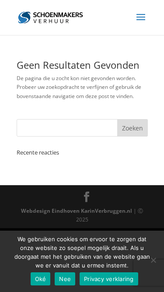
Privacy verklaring (109, 278)
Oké (40, 278)
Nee (65, 278)
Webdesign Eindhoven (50, 211)
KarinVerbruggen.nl (106, 211)
